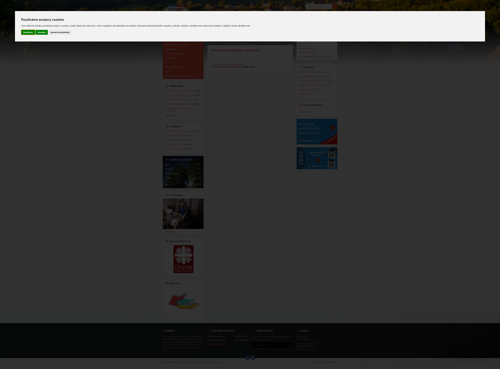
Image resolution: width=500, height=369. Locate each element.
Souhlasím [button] (28, 32)
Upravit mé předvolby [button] (60, 32)
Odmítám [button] (42, 32)
